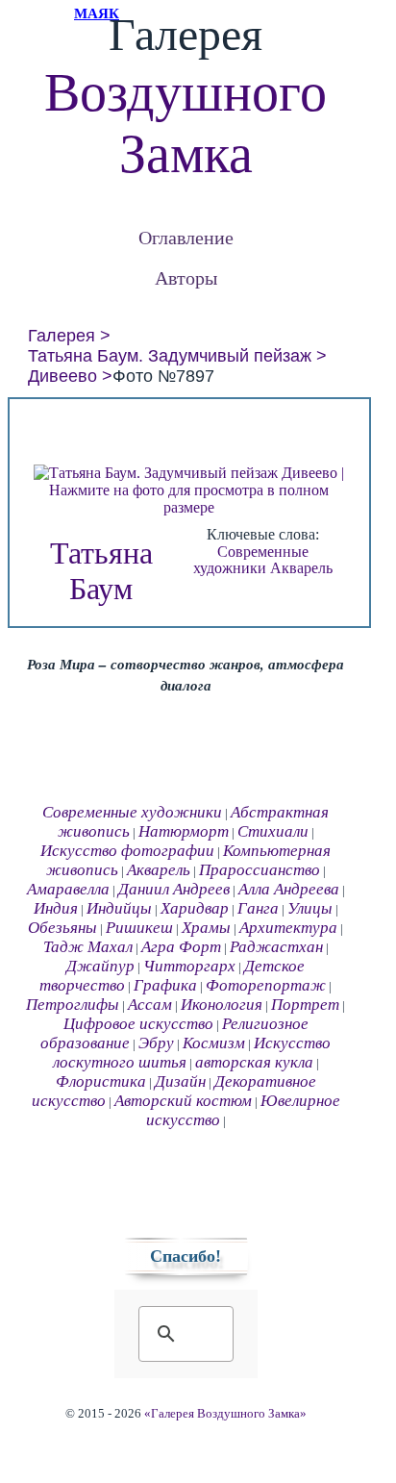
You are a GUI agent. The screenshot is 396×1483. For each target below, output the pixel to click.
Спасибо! (185, 1256)
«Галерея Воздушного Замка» (225, 1413)
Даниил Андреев (174, 889)
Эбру (156, 1043)
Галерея (61, 335)
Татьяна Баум (101, 571)
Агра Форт (181, 947)
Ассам (150, 1004)
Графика (165, 985)
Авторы (186, 277)
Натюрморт (183, 831)
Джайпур (100, 966)
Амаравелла (68, 889)
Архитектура (288, 927)
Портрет (305, 1004)
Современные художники (251, 560)
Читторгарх (189, 966)
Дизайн (180, 1081)
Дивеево (62, 376)
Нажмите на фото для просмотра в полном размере (189, 498)
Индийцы (119, 908)
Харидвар (195, 908)
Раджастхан (276, 947)
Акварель (301, 568)
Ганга (258, 908)
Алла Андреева (288, 889)
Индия (56, 908)
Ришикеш (139, 927)
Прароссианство (259, 870)
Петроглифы (72, 1004)
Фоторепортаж (266, 985)
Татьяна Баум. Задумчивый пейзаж (169, 355)
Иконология (221, 1004)
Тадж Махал (88, 947)
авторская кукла (254, 1062)
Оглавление (186, 237)
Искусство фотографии (127, 851)
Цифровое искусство (138, 1024)
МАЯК (96, 13)
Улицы (310, 908)
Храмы (206, 927)
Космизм (214, 1043)
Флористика (101, 1081)
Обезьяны (62, 927)
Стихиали (273, 831)
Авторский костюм (183, 1101)
